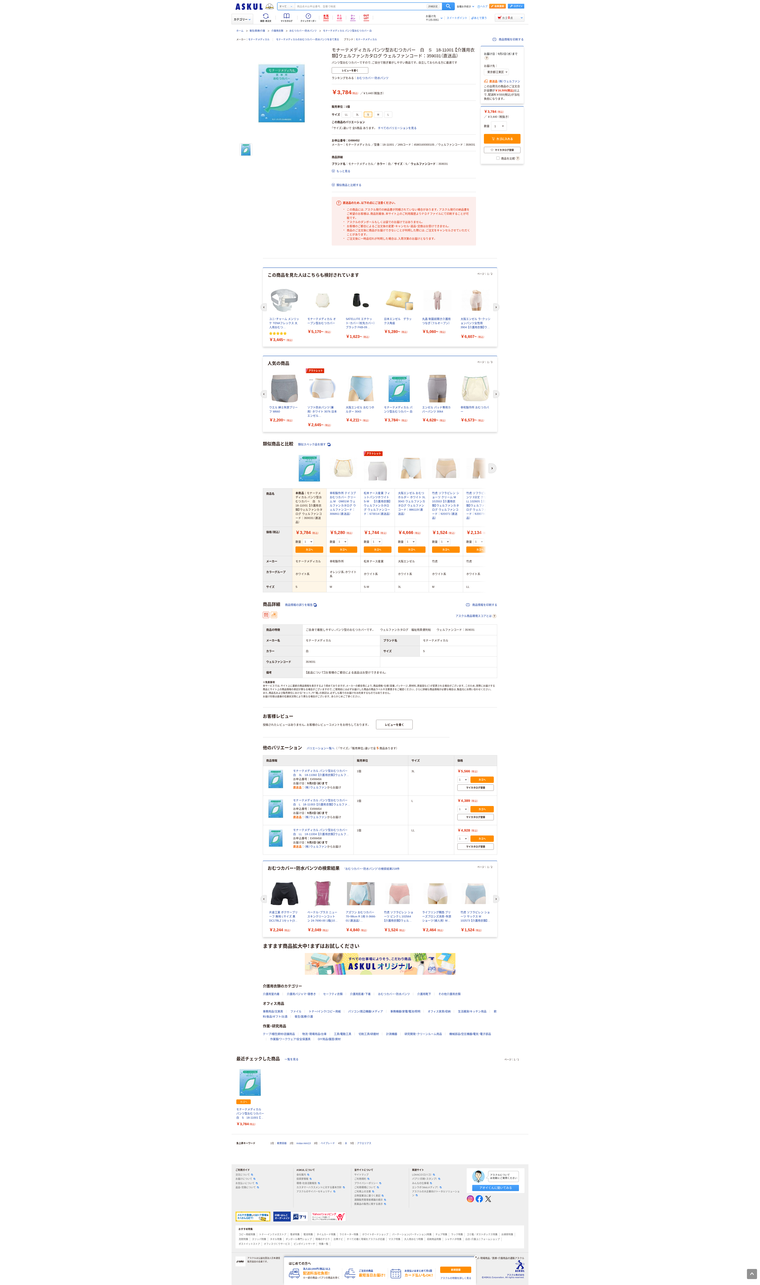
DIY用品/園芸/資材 (329, 1039)
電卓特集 (295, 1234)
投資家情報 (302, 1179)
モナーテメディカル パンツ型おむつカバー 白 (347, 30)
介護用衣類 (277, 30)
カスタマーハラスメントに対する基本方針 (319, 1187)
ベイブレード (328, 1143)
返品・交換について (246, 1187)
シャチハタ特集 (453, 1239)
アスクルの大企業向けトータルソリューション (436, 1193)
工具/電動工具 (342, 1034)
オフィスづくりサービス (277, 1244)
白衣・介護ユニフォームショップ (482, 1239)
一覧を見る (291, 1059)
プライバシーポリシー (366, 1183)
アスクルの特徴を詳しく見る (455, 1278)
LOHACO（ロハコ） (422, 1174)
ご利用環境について (365, 1187)
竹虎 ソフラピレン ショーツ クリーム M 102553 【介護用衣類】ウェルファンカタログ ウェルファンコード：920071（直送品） (445, 505)
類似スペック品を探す (312, 444)
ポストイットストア (249, 1244)
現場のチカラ (322, 1239)
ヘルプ (483, 6)
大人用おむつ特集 (413, 1239)
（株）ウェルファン (509, 81)
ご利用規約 (360, 1179)
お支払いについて (245, 1183)
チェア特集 (441, 1234)
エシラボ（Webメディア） (425, 1187)
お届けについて (244, 1179)
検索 (448, 6)
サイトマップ (361, 1174)
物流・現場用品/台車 (314, 1034)
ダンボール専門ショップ (299, 1239)
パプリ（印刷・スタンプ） (424, 1179)
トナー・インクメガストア (272, 1234)
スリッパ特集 (259, 1239)
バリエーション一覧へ (320, 748)
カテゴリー (241, 19)
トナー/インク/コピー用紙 (325, 1011)
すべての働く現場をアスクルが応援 (366, 1239)
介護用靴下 (424, 994)
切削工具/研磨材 (369, 1034)
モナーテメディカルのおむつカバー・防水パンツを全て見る (307, 39)
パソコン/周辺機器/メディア (365, 1011)
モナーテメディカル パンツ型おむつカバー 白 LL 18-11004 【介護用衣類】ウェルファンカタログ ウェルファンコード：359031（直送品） (321, 832)
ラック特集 (457, 1234)
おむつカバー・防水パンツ (303, 30)
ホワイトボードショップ (375, 1234)
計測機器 (391, 1034)
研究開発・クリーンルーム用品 (423, 1034)
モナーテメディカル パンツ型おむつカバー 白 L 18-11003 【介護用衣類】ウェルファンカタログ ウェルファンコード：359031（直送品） (321, 803)
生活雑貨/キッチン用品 (472, 1011)
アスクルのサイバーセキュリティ (314, 1191)
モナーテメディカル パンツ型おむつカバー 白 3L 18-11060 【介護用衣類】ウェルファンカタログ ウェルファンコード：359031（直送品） (321, 773)
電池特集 (308, 1234)
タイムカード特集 (326, 1234)
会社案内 (301, 1174)
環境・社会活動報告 (306, 1183)
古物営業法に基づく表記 (367, 1195)
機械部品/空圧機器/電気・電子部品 (470, 1034)
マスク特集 (394, 1239)
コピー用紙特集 (247, 1234)
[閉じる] (476, 1257)
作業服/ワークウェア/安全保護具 (290, 1039)
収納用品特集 (434, 1239)
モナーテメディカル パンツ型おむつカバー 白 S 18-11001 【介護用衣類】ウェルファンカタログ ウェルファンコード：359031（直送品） (250, 1114)
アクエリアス (364, 1143)
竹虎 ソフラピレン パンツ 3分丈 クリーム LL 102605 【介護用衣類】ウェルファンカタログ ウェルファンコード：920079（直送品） (480, 505)
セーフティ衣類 (333, 994)
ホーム (239, 30)
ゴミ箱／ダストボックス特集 (482, 1234)
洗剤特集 (243, 1239)
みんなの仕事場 (420, 1183)
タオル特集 (276, 1239)
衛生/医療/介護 (257, 30)
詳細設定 (433, 6)
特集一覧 (323, 1244)
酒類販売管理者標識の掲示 (368, 1200)
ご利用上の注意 (362, 1191)
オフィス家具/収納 (439, 1011)
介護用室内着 (271, 994)
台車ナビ (338, 1239)
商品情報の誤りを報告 (299, 604)
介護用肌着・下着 (360, 994)
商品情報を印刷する (511, 39)
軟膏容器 (282, 1143)
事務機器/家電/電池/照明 (405, 1011)
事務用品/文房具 (273, 1011)
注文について (243, 1174)
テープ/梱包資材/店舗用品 (279, 1034)
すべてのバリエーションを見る (397, 128)
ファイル (295, 1011)
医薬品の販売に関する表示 (368, 1204)
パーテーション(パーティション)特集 (412, 1234)
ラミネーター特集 (348, 1234)
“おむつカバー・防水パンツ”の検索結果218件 (372, 868)
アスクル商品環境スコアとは (474, 615)
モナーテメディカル (259, 39)
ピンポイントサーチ (304, 1244)
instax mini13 (303, 1143)
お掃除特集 (507, 1234)
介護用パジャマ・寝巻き (301, 994)
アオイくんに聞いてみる (495, 1187)
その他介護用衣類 (449, 994)
